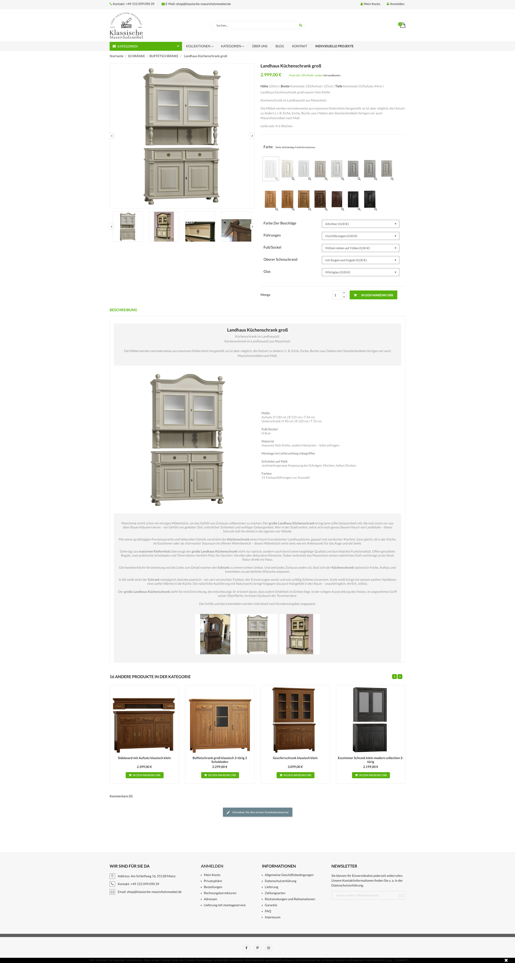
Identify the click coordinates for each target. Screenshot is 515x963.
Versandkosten (332, 75)
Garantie (271, 905)
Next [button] (252, 136)
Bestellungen (213, 887)
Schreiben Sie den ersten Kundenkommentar (260, 812)
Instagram (268, 948)
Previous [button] (112, 136)
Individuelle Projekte (334, 46)
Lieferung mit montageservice (225, 905)
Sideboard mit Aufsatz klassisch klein (144, 758)
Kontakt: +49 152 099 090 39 (133, 4)
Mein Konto (212, 875)
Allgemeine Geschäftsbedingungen (289, 875)
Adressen (210, 899)
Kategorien (231, 46)
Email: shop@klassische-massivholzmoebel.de (149, 892)
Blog (279, 46)
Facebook (246, 948)
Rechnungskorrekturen (220, 893)
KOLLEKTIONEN (198, 46)
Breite (285, 86)
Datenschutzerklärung (280, 881)
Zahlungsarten (275, 893)
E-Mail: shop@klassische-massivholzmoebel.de (198, 4)
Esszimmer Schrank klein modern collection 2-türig (371, 760)
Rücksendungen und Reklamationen (290, 899)
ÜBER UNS (259, 46)
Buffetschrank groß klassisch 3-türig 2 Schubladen (220, 760)
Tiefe (338, 86)
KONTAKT (299, 46)
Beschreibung (123, 310)
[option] (182, 136)
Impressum (272, 917)
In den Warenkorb (377, 295)
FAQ (268, 911)
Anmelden (212, 866)
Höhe (264, 86)
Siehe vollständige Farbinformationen (295, 147)
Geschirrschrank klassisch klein (295, 758)
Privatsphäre (213, 881)
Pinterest (257, 948)
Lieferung (271, 887)
